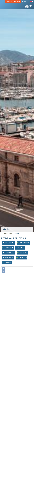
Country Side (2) (10, 253)
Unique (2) (8, 262)
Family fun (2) (9, 248)
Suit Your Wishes (8, 234)
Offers (24, 1)
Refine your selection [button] (13, 238)
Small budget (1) (10, 243)
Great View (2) (9, 257)
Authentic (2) (23, 257)
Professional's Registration (13, 1)
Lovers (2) (21, 248)
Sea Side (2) (23, 253)
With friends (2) (24, 243)
